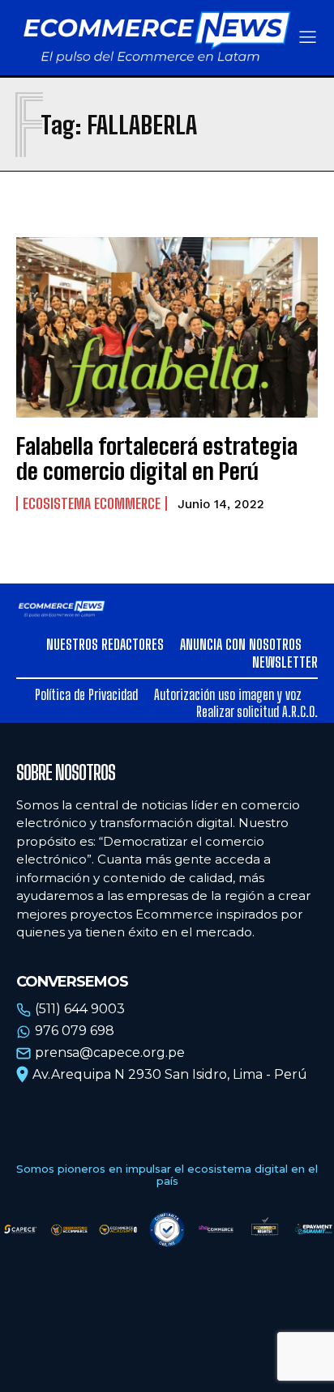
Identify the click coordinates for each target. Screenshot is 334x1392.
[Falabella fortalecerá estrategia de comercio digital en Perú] (167, 327)
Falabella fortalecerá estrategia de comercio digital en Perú (157, 458)
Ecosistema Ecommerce (92, 503)
